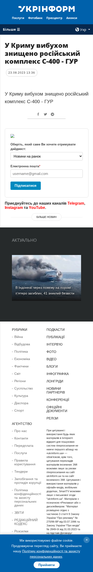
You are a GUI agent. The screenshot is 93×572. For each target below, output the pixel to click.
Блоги (52, 366)
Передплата (23, 445)
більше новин (46, 217)
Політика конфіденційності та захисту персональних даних (27, 497)
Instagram (14, 208)
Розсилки (21, 531)
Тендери (21, 471)
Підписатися (25, 185)
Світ (17, 373)
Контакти (21, 438)
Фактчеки (21, 366)
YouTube (37, 208)
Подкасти (55, 330)
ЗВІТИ (19, 512)
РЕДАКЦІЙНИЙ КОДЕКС (26, 522)
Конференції (57, 400)
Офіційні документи (56, 409)
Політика (21, 351)
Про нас (20, 431)
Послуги (18, 18)
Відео (51, 359)
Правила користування (25, 462)
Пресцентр (54, 18)
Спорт (19, 410)
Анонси (71, 18)
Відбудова (22, 344)
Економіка (22, 359)
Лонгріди (54, 381)
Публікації (55, 337)
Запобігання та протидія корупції (27, 481)
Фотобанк (35, 18)
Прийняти (46, 565)
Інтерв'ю (54, 344)
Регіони (20, 381)
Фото (51, 352)
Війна (18, 337)
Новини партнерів (55, 390)
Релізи (52, 418)
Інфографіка (57, 374)
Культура (21, 396)
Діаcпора (21, 403)
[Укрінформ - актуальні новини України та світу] (46, 8)
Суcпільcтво (23, 388)
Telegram (75, 203)
